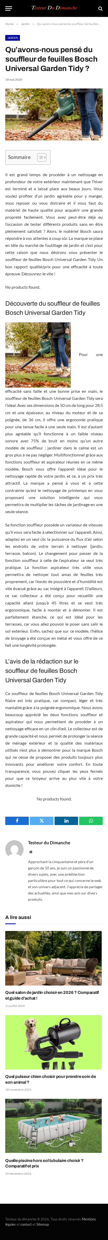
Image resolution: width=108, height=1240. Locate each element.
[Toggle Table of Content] (39, 157)
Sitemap (42, 1224)
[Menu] (8, 8)
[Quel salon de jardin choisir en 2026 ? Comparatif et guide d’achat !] (54, 958)
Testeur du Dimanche (49, 842)
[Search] (100, 8)
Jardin (12, 37)
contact (26, 1224)
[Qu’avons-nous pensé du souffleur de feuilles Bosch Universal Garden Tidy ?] (54, 139)
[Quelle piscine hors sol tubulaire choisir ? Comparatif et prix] (54, 1126)
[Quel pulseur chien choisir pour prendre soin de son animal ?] (54, 1042)
